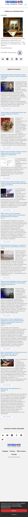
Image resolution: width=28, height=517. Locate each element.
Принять (14, 510)
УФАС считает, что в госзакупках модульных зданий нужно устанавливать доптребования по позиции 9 (13, 215)
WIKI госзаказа (21, 451)
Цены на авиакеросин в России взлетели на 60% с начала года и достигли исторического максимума (14, 354)
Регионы (12, 451)
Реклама (14, 454)
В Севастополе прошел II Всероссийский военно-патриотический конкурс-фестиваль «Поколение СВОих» (14, 183)
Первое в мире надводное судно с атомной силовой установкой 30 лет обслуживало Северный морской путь (14, 283)
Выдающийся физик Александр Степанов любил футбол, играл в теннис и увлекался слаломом (14, 76)
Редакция (5, 451)
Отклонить (14, 514)
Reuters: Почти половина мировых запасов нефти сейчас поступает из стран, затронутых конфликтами (14, 153)
